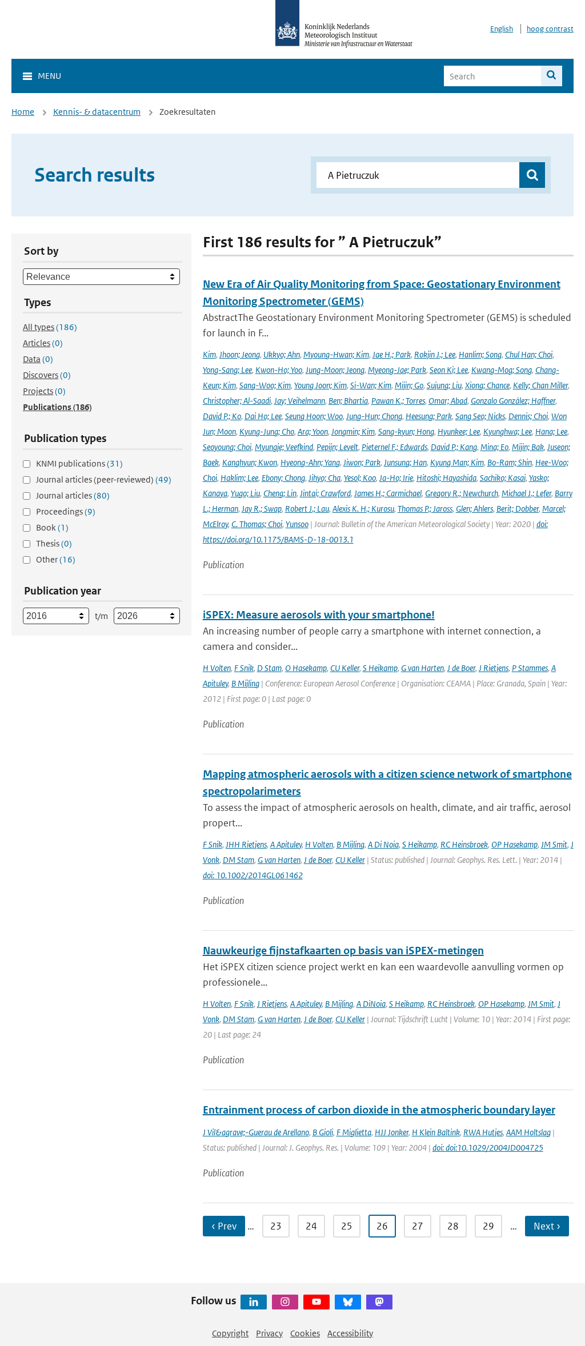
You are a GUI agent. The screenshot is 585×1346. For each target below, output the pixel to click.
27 (417, 1226)
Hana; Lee (551, 431)
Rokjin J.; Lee (434, 354)
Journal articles (73, 495)
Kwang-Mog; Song (501, 369)
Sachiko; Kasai (503, 477)
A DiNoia (371, 1003)
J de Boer (461, 667)
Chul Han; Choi (528, 354)
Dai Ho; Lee (263, 416)
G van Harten (422, 667)
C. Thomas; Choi (256, 524)
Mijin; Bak (528, 446)
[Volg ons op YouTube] (316, 1302)
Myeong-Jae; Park (397, 369)
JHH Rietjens (246, 844)
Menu (49, 75)
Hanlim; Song (480, 354)
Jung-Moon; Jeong (335, 369)
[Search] (551, 76)
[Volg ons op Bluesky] (347, 1302)
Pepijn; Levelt (337, 446)
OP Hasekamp (514, 844)
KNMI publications (79, 463)
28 (453, 1226)
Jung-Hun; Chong (374, 416)
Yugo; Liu (245, 493)
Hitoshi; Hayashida (446, 477)
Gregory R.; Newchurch (461, 493)
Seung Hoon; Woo (314, 416)
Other (55, 559)
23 (276, 1226)
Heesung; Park (429, 416)
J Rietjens (493, 667)
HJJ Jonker (391, 1132)
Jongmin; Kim (353, 431)
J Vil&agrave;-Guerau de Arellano (256, 1132)
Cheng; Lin (279, 493)
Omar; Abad (447, 400)
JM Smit (554, 844)
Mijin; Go (409, 385)
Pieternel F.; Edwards (394, 446)
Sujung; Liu (444, 385)
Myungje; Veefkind (284, 446)
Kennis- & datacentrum (97, 111)
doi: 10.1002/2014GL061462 (253, 875)
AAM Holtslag (528, 1132)
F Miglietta (353, 1132)
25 (346, 1226)
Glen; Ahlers (474, 508)
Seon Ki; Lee (449, 369)
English (501, 29)
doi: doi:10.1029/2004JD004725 (487, 1147)
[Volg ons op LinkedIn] (253, 1302)
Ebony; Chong (283, 477)
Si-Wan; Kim (370, 385)
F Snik (244, 667)
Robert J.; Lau (307, 508)
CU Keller (344, 667)
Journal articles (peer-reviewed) (103, 479)
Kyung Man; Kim (457, 462)
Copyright (230, 1333)
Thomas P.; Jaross (425, 508)
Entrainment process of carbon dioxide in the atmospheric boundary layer (379, 1109)
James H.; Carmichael (388, 493)
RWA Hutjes (483, 1132)
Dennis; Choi (528, 416)
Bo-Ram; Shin (509, 462)
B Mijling (245, 683)
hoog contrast (550, 29)
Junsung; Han (405, 462)
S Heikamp (380, 667)
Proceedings (65, 511)
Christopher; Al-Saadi (237, 400)
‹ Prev (224, 1226)
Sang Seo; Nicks (480, 416)
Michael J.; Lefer (526, 493)
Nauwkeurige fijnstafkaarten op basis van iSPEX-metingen (343, 950)
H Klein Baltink (436, 1132)
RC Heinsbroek (464, 844)
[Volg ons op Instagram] (285, 1302)
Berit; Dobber (517, 508)
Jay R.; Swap (262, 508)
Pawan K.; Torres (398, 400)
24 (311, 1226)
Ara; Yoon (313, 431)
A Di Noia (383, 844)
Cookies (305, 1333)
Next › (547, 1226)
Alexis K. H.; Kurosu (363, 508)
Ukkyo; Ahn (281, 354)
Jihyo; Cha (324, 477)
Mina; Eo (494, 446)
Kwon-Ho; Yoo (278, 369)
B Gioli (322, 1132)
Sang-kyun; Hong (406, 431)
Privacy (269, 1333)
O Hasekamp (306, 667)
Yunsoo (297, 524)
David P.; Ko (222, 416)
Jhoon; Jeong (239, 354)
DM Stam (238, 859)
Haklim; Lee (239, 477)
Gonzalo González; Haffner (513, 400)
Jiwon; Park (361, 462)
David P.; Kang (454, 446)
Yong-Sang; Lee (227, 369)
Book (52, 527)
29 (488, 1226)
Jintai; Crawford (325, 493)
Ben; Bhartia (348, 400)
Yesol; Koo (360, 477)
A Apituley (286, 844)
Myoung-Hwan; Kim (336, 354)
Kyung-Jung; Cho (266, 431)
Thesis (54, 543)
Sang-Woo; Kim (265, 385)
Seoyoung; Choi (227, 446)
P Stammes (530, 667)
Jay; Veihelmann (299, 400)
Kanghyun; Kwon (249, 462)
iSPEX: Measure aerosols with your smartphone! (319, 614)
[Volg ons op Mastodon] (379, 1302)
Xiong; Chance (487, 385)
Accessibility (350, 1333)
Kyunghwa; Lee (507, 431)
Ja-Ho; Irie (396, 477)
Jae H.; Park (391, 354)
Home (22, 111)
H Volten (217, 667)
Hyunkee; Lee (459, 431)
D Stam (269, 667)
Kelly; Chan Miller (540, 385)
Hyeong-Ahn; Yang (310, 462)
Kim (209, 354)
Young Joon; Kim (320, 385)
